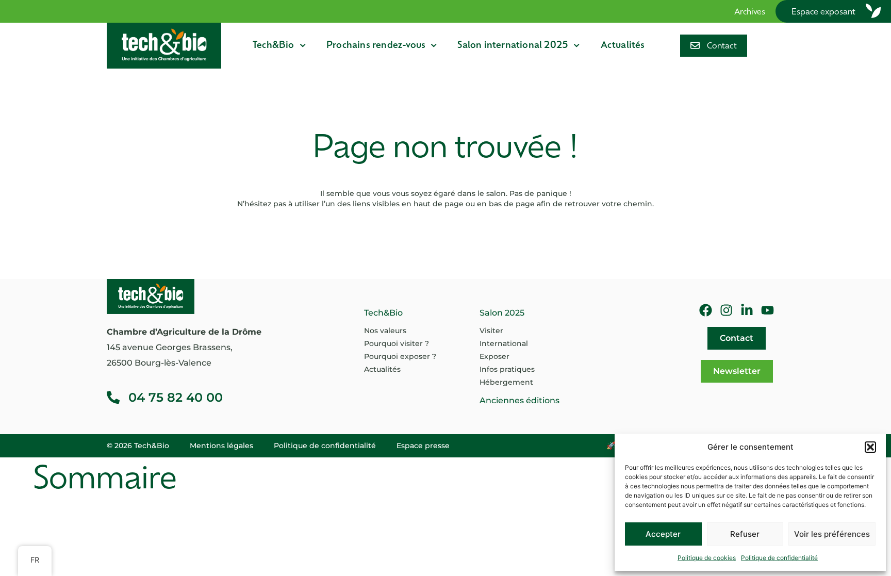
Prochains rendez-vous (375, 45)
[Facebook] (705, 310)
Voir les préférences (832, 534)
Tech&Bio (273, 45)
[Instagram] (726, 310)
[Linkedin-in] (746, 310)
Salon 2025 (502, 313)
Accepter (663, 534)
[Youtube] (767, 310)
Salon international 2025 (512, 45)
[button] (870, 447)
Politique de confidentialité (779, 558)
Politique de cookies (707, 558)
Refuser (745, 534)
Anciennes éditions (519, 400)
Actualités (623, 45)
